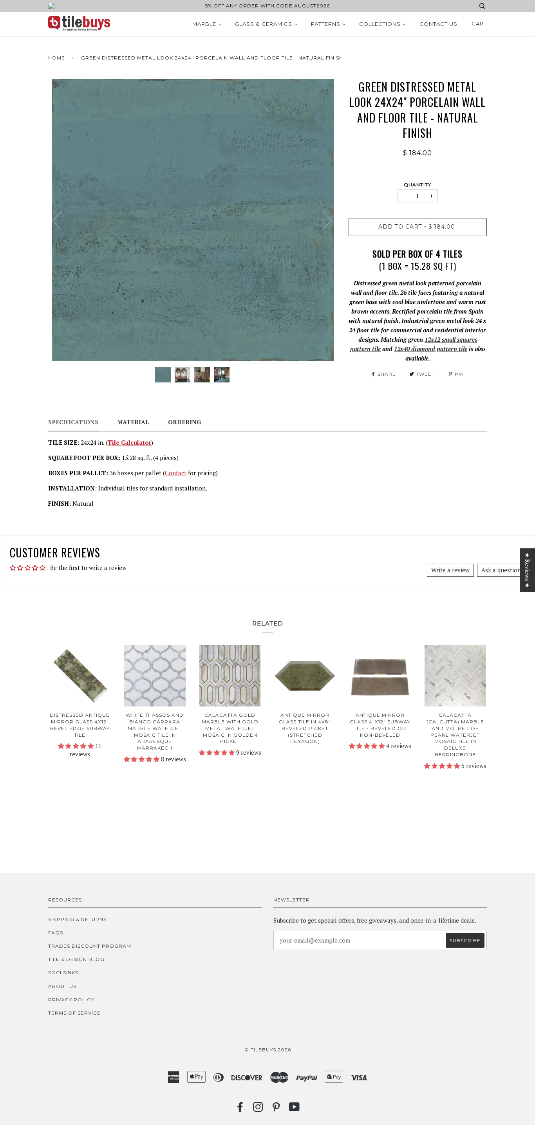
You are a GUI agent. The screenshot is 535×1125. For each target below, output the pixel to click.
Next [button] (322, 220)
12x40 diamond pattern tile (430, 349)
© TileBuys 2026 (267, 1050)
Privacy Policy (71, 999)
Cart (479, 23)
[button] (76, 746)
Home (56, 58)
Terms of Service (74, 1013)
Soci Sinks (63, 972)
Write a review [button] (450, 570)
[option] (192, 220)
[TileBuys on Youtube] (294, 1109)
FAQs (55, 933)
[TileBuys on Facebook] (240, 1109)
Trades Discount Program (89, 946)
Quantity (417, 185)
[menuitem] (207, 24)
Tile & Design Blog (76, 959)
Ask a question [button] (501, 570)
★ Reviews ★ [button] (527, 570)
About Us (62, 986)
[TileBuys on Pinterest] (276, 1109)
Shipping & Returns (77, 919)
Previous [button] (61, 220)
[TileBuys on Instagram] (258, 1109)
